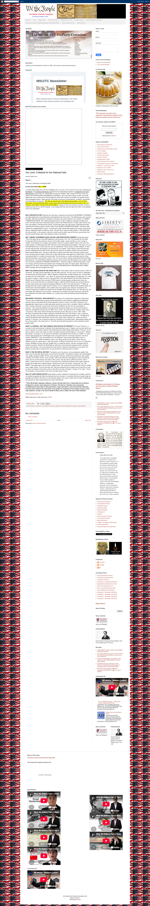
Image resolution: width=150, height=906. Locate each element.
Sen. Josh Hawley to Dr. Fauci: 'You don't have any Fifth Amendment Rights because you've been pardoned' (110, 408)
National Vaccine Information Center (107, 149)
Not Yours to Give (53, 20)
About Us (28, 20)
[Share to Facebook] (47, 404)
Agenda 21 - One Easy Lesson (105, 165)
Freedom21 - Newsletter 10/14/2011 (107, 596)
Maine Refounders (102, 520)
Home (58, 420)
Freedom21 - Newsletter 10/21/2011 (107, 594)
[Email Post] (38, 403)
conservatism (45, 406)
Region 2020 (42, 20)
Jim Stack (102, 562)
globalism (58, 406)
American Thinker (102, 157)
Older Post (88, 420)
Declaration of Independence (105, 577)
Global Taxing (101, 172)
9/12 (34, 20)
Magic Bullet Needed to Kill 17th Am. (107, 584)
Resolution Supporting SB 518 (105, 174)
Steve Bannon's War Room (104, 144)
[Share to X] (45, 404)
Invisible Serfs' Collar (103, 155)
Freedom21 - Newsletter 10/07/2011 (107, 598)
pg (100, 567)
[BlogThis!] (43, 404)
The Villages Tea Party (103, 503)
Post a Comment (32, 417)
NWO (62, 406)
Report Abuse (100, 603)
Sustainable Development (70, 406)
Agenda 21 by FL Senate (104, 167)
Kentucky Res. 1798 (66, 20)
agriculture (38, 406)
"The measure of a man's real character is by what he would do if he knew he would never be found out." (109, 115)
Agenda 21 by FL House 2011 (105, 169)
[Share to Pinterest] (49, 404)
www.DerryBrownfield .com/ (34, 394)
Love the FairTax (79, 20)
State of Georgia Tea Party (104, 516)
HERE (50, 397)
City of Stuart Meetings (103, 64)
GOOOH (99, 514)
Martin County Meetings (103, 62)
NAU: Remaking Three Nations (105, 161)
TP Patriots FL (101, 512)
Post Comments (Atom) (39, 423)
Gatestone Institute (102, 153)
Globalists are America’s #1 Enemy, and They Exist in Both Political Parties (108, 386)
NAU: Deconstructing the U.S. (105, 586)
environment (52, 406)
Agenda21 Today (102, 508)
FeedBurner (113, 135)
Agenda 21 (32, 406)
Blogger (79, 899)
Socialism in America (103, 579)
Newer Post (29, 420)
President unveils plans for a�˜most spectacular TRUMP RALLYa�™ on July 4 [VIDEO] (109, 423)
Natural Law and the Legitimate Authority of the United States (42, 23)
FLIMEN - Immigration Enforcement (107, 522)
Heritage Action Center (103, 159)
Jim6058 (101, 565)
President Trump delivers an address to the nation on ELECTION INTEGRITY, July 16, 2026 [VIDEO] (109, 413)
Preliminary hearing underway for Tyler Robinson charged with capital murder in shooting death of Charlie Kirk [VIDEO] (108, 418)
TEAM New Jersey (102, 506)
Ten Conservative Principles (94, 20)
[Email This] (41, 404)
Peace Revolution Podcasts (105, 575)
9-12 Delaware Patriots (103, 518)
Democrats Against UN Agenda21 (106, 526)
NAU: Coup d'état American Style (106, 588)
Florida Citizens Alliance (104, 501)
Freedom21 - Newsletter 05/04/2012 (107, 582)
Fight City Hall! (81, 23)
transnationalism (82, 406)
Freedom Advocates (102, 524)
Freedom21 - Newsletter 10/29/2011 (107, 592)
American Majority (102, 510)
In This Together (101, 151)
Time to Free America (103, 147)
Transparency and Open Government (107, 163)
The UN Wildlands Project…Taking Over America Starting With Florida (109, 702)
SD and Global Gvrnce (68, 23)
